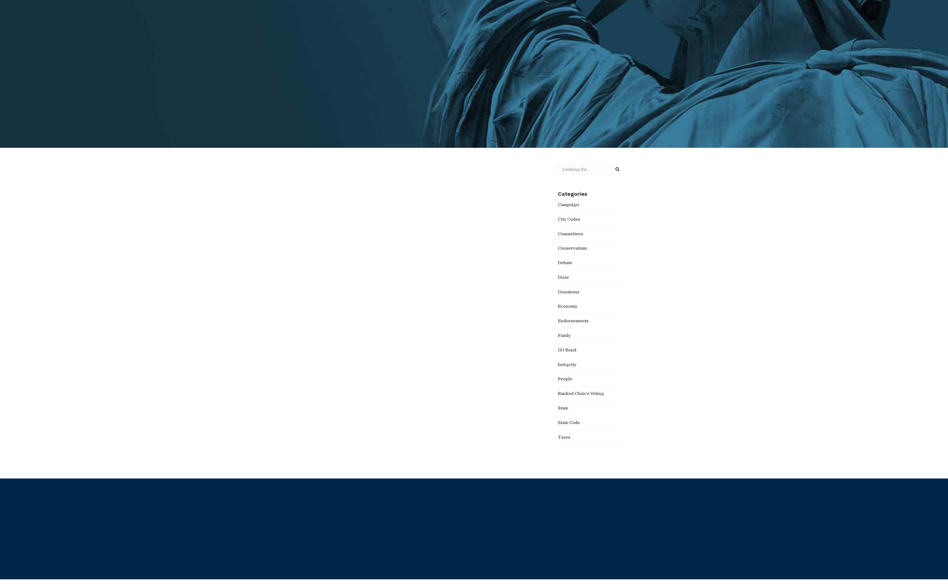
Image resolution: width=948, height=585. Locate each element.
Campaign (335, 187)
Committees (570, 234)
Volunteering (567, 526)
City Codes (569, 219)
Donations (568, 292)
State (563, 408)
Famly (564, 335)
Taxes (564, 437)
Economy (567, 306)
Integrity (567, 364)
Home (484, 511)
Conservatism (572, 248)
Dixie (563, 277)
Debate (565, 262)
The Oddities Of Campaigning (397, 177)
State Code (569, 422)
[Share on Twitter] (340, 238)
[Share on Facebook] (330, 238)
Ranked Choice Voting (420, 187)
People (388, 187)
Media (484, 540)
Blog (483, 526)
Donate (562, 511)
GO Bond (567, 350)
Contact (486, 555)
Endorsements (363, 187)
